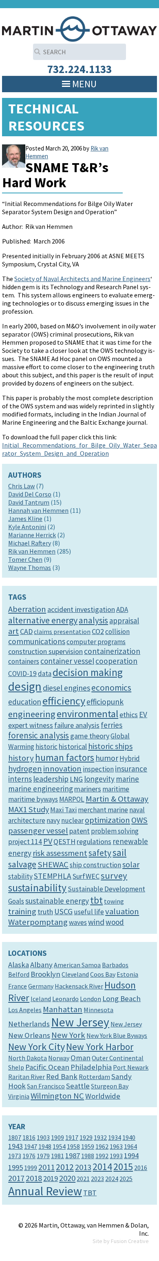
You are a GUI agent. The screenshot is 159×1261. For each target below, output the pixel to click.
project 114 (25, 841)
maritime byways (33, 799)
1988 (87, 1156)
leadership (50, 779)
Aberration (27, 609)
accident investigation (81, 609)
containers (23, 661)
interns (20, 779)
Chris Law (21, 486)
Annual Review (45, 1191)
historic (46, 746)
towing (114, 901)
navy (53, 820)
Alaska (18, 964)
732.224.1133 (79, 69)
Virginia (18, 1096)
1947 (30, 1146)
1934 (114, 1137)
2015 (123, 1166)
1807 (14, 1137)
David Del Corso (29, 494)
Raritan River (26, 1077)
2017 (16, 1178)
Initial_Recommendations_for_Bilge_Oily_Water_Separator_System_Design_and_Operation (79, 449)
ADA (122, 609)
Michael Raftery (29, 543)
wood (115, 922)
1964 (130, 1146)
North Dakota (27, 1058)
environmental (87, 713)
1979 (43, 1156)
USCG (63, 911)
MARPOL (71, 799)
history (21, 758)
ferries (111, 725)
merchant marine (103, 809)
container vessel (67, 661)
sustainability (37, 887)
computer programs (96, 641)
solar (130, 864)
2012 (65, 1166)
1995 (15, 1167)
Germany (40, 986)
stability (20, 876)
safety (99, 852)
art (13, 631)
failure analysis (76, 725)
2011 (46, 1167)
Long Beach (121, 998)
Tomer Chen (25, 559)
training (22, 911)
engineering (31, 714)
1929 (86, 1137)
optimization (107, 820)
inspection (98, 769)
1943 (15, 1146)
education (24, 702)
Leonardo (65, 999)
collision (117, 631)
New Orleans (29, 1035)
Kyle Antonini (27, 527)
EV (143, 714)
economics (111, 687)
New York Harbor (99, 1047)
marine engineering (40, 788)
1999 (30, 1167)
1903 (43, 1137)
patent (79, 830)
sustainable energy (57, 901)
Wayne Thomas (29, 567)
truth (45, 911)
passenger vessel (38, 830)
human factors (64, 757)
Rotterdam (94, 1077)
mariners (87, 788)
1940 (128, 1137)
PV (47, 841)
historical (73, 746)
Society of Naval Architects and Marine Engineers (82, 279)
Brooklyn (45, 974)
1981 (57, 1156)
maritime (115, 789)
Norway (58, 1058)
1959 (87, 1146)
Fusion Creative (130, 1241)
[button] (84, 84)
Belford (18, 974)
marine (127, 779)
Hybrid (129, 758)
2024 (111, 1179)
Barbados (115, 965)
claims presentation (62, 631)
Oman (81, 1057)
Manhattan (62, 1009)
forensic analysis (38, 735)
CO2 (98, 631)
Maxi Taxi (63, 809)
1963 (116, 1146)
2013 (83, 1167)
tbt (96, 900)
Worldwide (102, 1096)
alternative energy (42, 620)
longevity (99, 779)
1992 (101, 1156)
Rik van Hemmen (31, 551)
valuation (122, 911)
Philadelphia (91, 1067)
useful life (89, 911)
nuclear (72, 820)
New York (68, 1035)
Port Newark (130, 1067)
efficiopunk (105, 702)
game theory (89, 735)
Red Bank (61, 1076)
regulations (94, 841)
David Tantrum (28, 502)
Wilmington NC (57, 1095)
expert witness (30, 725)
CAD (26, 631)
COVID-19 (22, 673)
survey (114, 875)
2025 (125, 1179)
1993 (116, 1156)
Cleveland (75, 974)
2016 (140, 1167)
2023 (97, 1179)
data (44, 673)
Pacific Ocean (47, 1067)
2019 (50, 1178)
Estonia (127, 974)
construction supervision (45, 651)
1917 (71, 1137)
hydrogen (25, 768)
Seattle (78, 1085)
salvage (22, 864)
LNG (76, 779)
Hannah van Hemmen (38, 510)
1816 (28, 1137)
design (25, 686)
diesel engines (66, 688)
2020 (67, 1178)
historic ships (110, 746)
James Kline (25, 518)
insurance (131, 768)
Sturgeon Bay (109, 1086)
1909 (57, 1137)
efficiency (63, 700)
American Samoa (77, 965)
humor (106, 758)
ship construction (95, 864)
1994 (131, 1155)
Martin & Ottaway (117, 798)
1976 (28, 1156)
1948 (44, 1146)
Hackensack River (79, 986)
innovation (62, 768)
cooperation (116, 661)
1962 (101, 1146)
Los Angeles (25, 1010)
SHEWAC (53, 864)
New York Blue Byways (116, 1035)
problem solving (115, 831)
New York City (36, 1046)
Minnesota (98, 1010)
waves (78, 922)
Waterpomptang (38, 922)
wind (96, 922)
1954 (59, 1146)
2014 (102, 1166)
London (90, 999)
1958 (73, 1146)
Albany (41, 964)
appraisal (124, 620)
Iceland (41, 999)
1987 (72, 1155)
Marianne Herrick (32, 535)
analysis (93, 620)
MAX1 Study (28, 809)
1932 (100, 1137)
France (17, 986)
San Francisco (46, 1086)
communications (36, 641)
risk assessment (60, 853)
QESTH (64, 841)
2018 (34, 1178)
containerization (112, 651)
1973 (14, 1156)
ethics (128, 714)
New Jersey (80, 1022)
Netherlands (29, 1023)
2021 (83, 1179)
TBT (90, 1192)
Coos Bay (102, 974)
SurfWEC (86, 876)
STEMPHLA (52, 876)
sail (119, 852)
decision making (88, 672)
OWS (139, 820)
